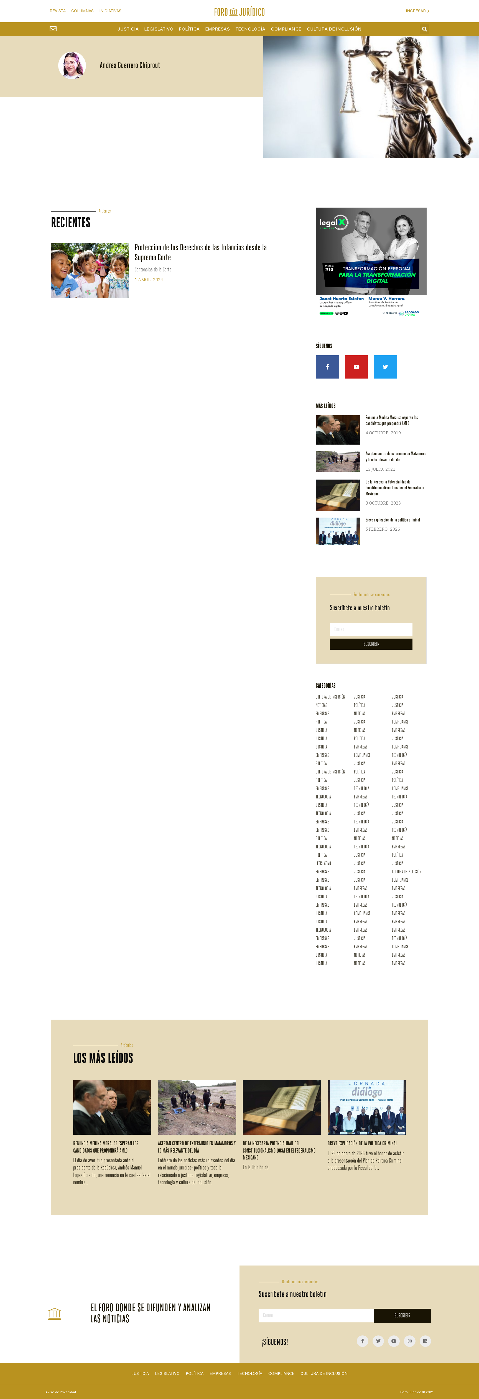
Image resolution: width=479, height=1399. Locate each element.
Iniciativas (110, 11)
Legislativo (158, 29)
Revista (58, 11)
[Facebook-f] (327, 367)
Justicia (128, 29)
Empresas (217, 29)
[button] (424, 29)
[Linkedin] (425, 1341)
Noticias (321, 705)
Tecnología (250, 29)
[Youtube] (356, 367)
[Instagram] (410, 1341)
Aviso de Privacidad (60, 1392)
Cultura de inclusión (334, 29)
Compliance (286, 29)
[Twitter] (385, 367)
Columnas (82, 11)
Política (189, 29)
